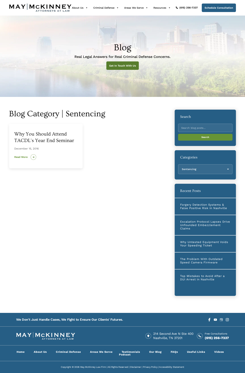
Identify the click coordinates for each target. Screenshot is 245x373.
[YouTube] (215, 319)
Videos (219, 351)
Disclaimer (135, 367)
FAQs (174, 351)
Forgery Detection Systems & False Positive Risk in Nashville (203, 206)
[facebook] (209, 319)
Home (21, 351)
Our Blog (155, 351)
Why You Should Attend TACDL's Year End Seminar (44, 137)
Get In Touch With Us (122, 65)
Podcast (125, 354)
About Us (78, 7)
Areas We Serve (134, 7)
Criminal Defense (103, 7)
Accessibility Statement (171, 367)
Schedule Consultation (219, 7)
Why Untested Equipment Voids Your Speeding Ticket (204, 243)
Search (205, 137)
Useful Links (196, 351)
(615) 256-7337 (188, 7)
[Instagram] (227, 319)
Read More (21, 157)
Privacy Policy (150, 367)
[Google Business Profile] (221, 319)
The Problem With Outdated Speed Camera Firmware (201, 260)
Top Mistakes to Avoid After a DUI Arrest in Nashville (202, 277)
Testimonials (131, 351)
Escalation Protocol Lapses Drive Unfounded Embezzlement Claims (205, 225)
